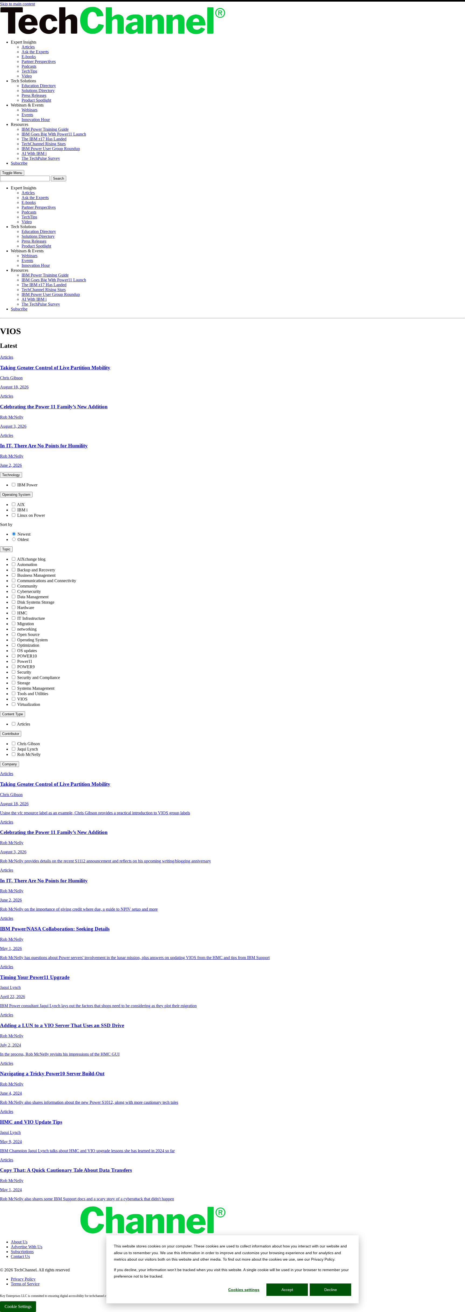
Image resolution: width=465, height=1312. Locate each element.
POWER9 (26, 666)
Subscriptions (22, 1251)
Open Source (28, 634)
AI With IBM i (34, 153)
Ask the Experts (35, 51)
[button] (12, 173)
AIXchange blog (31, 559)
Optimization (28, 645)
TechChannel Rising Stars (44, 144)
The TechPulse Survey (41, 158)
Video (27, 76)
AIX (21, 504)
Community (27, 586)
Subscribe (19, 163)
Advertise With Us (26, 1246)
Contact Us (20, 1256)
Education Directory (39, 85)
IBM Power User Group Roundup (51, 148)
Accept (287, 1290)
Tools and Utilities (32, 693)
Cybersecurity (29, 591)
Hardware (25, 607)
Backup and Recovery (36, 570)
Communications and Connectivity (46, 580)
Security (24, 672)
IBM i (22, 510)
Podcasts (29, 66)
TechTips (29, 71)
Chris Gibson (28, 743)
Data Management (32, 597)
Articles (28, 47)
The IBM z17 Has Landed (44, 139)
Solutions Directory (38, 90)
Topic (6, 549)
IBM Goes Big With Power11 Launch (54, 134)
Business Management (36, 575)
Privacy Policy (23, 1279)
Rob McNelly (29, 754)
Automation (27, 564)
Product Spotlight (36, 100)
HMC (22, 613)
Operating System (16, 495)
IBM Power (27, 485)
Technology (11, 475)
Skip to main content (17, 4)
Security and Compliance (38, 677)
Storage (23, 683)
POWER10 (27, 656)
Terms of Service (25, 1284)
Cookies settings (243, 1290)
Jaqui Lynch (27, 749)
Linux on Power (31, 515)
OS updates (27, 650)
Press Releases (34, 95)
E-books (29, 56)
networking (27, 629)
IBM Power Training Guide (45, 129)
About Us (19, 1242)
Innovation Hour (36, 119)
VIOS (22, 699)
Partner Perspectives (39, 61)
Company (9, 764)
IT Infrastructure (31, 618)
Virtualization (28, 704)
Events (27, 114)
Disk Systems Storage (35, 602)
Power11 (24, 661)
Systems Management (35, 688)
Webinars (29, 110)
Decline (330, 1290)
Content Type (12, 714)
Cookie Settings (18, 1306)
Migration (25, 623)
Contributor (10, 734)
